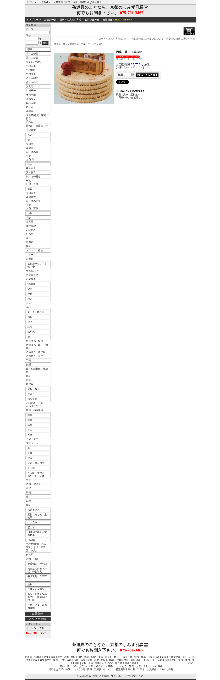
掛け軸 (31, 284)
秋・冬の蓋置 (33, 201)
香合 (30, 164)
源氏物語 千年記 (37, 563)
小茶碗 (29, 111)
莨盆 (30, 435)
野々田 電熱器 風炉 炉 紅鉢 (37, 474)
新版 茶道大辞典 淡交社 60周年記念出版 (38, 597)
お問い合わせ (92, 19)
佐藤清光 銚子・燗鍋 (37, 346)
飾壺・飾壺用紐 (34, 410)
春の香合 (31, 168)
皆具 (30, 453)
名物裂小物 (32, 275)
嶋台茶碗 (31, 103)
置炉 (28, 480)
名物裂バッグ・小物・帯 (37, 265)
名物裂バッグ (33, 270)
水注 (30, 326)
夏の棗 (29, 148)
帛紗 (28, 217)
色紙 (30, 293)
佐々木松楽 (32, 82)
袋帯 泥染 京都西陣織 (37, 606)
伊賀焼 (29, 554)
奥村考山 (31, 94)
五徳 (28, 360)
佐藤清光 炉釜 (34, 356)
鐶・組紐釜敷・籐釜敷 (37, 370)
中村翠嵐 (31, 66)
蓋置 (30, 188)
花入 (30, 298)
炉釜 (28, 380)
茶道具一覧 (50, 19)
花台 (28, 307)
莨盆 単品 (32, 439)
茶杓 (30, 415)
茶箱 (30, 430)
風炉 (28, 376)
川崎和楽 (31, 99)
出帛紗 (29, 234)
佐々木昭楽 (32, 78)
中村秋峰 (31, 70)
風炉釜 (29, 384)
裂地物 (29, 258)
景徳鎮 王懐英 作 (37, 125)
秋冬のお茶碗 (33, 61)
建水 (30, 321)
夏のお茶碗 (32, 57)
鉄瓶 (28, 364)
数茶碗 (29, 107)
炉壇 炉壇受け (34, 484)
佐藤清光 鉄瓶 (34, 341)
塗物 (30, 584)
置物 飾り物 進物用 (37, 516)
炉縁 (30, 458)
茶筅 (30, 420)
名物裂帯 (31, 279)
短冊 (30, 289)
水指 (30, 317)
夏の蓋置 (31, 197)
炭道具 (31, 394)
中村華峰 (31, 90)
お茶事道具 (34, 509)
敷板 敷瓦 (34, 389)
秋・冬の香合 (33, 176)
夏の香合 (31, 172)
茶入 (30, 135)
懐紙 (28, 246)
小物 (30, 213)
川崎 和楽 (32, 558)
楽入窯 (29, 86)
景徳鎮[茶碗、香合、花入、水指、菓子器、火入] (37, 547)
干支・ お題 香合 (32, 182)
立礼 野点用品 (36, 463)
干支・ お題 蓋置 (32, 207)
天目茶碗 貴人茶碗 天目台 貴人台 (37, 118)
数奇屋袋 (31, 225)
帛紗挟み (31, 230)
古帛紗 (29, 221)
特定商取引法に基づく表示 (180, 38)
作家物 (31, 540)
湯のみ (31, 527)
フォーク (31, 254)
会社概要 (117, 19)
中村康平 (31, 74)
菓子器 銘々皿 (36, 312)
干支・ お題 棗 (30, 158)
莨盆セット (32, 443)
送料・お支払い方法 (70, 19)
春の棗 (29, 144)
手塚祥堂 (31, 130)
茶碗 (30, 49)
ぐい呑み (32, 522)
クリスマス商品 (36, 589)
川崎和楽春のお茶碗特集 (37, 534)
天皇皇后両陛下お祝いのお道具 (37, 570)
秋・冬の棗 (32, 152)
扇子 (28, 238)
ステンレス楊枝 (34, 250)
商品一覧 (64, 666)
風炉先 (31, 331)
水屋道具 (32, 399)
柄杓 (30, 425)
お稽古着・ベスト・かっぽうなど (37, 404)
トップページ (33, 19)
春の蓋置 (31, 193)
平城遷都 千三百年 (37, 578)
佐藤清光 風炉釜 (35, 352)
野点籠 (31, 468)
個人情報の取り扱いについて (148, 38)
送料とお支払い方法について (114, 38)
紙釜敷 (29, 242)
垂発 (28, 303)
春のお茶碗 (32, 53)
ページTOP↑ (189, 663)
